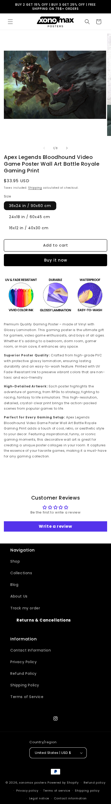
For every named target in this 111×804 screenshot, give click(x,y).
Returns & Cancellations (44, 620)
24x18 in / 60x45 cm (29, 216)
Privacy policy (27, 790)
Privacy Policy (23, 661)
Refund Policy (23, 673)
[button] (10, 21)
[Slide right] (67, 148)
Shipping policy (87, 790)
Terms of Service (27, 696)
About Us (19, 596)
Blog (14, 584)
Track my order (25, 608)
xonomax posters (33, 782)
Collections (21, 573)
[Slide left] (44, 148)
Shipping (35, 188)
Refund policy (95, 782)
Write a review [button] (55, 526)
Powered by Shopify (63, 782)
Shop (15, 561)
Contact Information (30, 650)
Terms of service (56, 790)
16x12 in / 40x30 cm (29, 228)
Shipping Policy (24, 685)
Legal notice (39, 798)
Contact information (70, 798)
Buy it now (55, 260)
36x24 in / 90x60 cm (30, 205)
